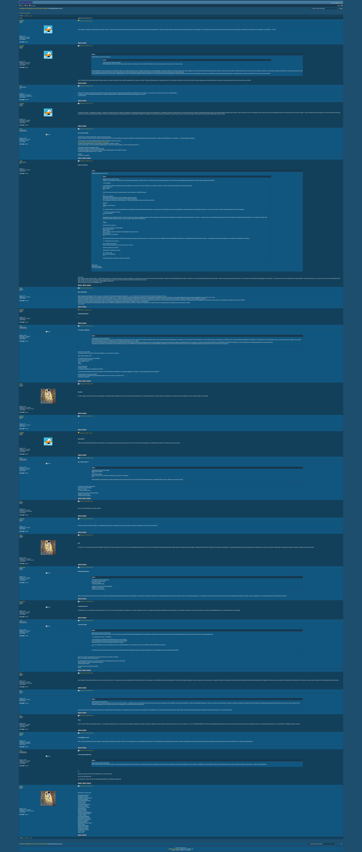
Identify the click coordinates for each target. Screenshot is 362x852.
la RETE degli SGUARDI (41, 8)
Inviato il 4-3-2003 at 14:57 (87, 103)
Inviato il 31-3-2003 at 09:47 (87, 690)
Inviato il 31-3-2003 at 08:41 (87, 567)
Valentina (21, 518)
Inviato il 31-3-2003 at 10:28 (87, 750)
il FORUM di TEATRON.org (26, 8)
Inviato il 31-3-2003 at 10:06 (87, 733)
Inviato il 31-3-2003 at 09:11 (87, 620)
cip (20, 715)
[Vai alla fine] (341, 9)
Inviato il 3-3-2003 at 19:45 (87, 85)
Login (341, 3)
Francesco (22, 567)
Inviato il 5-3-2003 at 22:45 (87, 288)
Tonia (20, 86)
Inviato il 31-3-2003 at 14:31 (87, 786)
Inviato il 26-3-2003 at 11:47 (87, 501)
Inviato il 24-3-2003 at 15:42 (86, 433)
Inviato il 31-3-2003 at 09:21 (87, 673)
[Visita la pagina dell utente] (84, 158)
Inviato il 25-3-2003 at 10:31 (87, 457)
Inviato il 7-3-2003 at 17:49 (87, 325)
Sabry (21, 384)
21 (31, 15)
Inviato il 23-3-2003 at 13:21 (87, 383)
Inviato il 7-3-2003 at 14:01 (86, 310)
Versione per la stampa (24, 13)
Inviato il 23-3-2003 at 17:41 (87, 416)
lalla (20, 690)
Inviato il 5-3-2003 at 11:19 (87, 160)
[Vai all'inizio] (341, 844)
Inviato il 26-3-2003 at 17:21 (87, 535)
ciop (20, 501)
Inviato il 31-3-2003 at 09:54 (87, 715)
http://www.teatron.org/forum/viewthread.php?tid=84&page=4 (93, 142)
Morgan (21, 733)
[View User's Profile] (80, 43)
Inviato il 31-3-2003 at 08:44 (87, 601)
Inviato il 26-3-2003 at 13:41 (87, 518)
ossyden (21, 20)
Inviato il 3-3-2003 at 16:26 (87, 45)
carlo (20, 129)
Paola (20, 288)
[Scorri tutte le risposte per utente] (84, 43)
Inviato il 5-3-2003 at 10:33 (87, 128)
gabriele (21, 309)
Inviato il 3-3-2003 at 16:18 (86, 21)
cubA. (21, 161)
